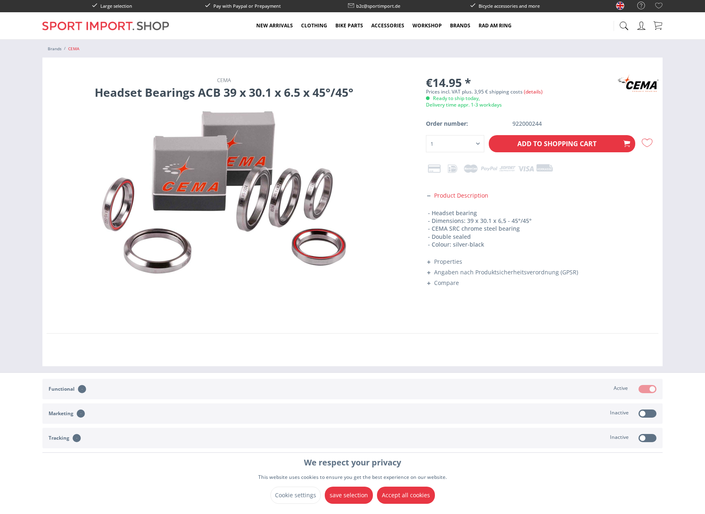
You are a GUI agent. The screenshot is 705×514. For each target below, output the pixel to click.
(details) (533, 92)
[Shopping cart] (658, 25)
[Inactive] (647, 413)
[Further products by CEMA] (638, 88)
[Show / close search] (624, 23)
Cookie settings (295, 495)
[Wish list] (659, 7)
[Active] (647, 389)
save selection (349, 495)
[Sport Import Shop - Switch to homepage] (105, 32)
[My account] (642, 24)
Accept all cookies (406, 495)
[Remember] (648, 143)
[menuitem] (637, 6)
